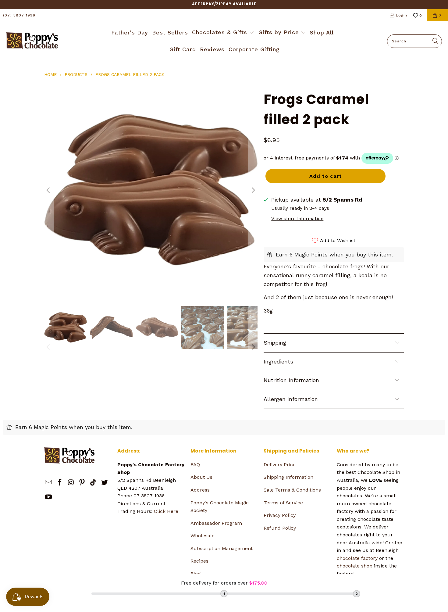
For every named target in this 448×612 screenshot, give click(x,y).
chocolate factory (357, 558)
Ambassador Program (216, 523)
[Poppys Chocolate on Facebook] (60, 483)
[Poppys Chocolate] (32, 41)
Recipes (199, 561)
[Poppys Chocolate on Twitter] (104, 483)
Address (200, 490)
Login (401, 15)
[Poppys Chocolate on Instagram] (71, 483)
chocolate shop (354, 566)
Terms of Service (283, 503)
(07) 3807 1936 (19, 15)
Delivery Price (280, 464)
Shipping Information (288, 477)
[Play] (151, 190)
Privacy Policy (280, 515)
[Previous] (49, 190)
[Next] (253, 190)
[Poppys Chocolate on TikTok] (93, 483)
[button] (223, 32)
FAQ (195, 464)
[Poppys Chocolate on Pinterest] (82, 483)
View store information (297, 218)
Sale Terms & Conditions (292, 490)
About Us (201, 477)
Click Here (166, 511)
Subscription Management (221, 548)
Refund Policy (280, 528)
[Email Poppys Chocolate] (48, 483)
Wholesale (202, 536)
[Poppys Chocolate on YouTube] (48, 497)
